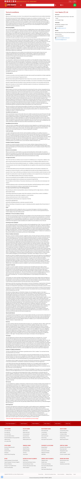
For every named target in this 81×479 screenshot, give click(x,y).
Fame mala (43, 467)
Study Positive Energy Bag (9, 454)
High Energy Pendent (64, 439)
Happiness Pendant (45, 452)
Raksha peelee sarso (27, 439)
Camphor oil (62, 462)
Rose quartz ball (44, 430)
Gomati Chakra (26, 447)
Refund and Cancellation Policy (50, 474)
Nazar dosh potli (26, 432)
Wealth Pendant (26, 449)
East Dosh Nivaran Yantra (28, 463)
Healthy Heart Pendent (64, 435)
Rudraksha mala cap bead (65, 447)
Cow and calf (44, 449)
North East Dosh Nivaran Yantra (29, 462)
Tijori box (25, 452)
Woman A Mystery (8, 463)
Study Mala (6, 449)
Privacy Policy (40, 474)
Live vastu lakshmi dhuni (9, 435)
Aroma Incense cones (64, 460)
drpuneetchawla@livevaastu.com (63, 37)
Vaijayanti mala (44, 460)
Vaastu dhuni (25, 460)
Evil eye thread (26, 435)
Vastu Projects (24, 423)
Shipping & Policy (69, 474)
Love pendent (44, 432)
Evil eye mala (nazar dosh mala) (29, 465)
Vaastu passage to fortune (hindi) (11, 460)
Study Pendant (7, 450)
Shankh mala (44, 462)
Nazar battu (25, 430)
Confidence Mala (63, 434)
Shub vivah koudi (44, 435)
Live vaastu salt (7, 430)
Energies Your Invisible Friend (10, 465)
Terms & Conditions (60, 474)
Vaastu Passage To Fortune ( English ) (11, 462)
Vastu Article (57, 423)
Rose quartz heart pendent (46, 439)
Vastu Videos (47, 423)
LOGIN (74, 1)
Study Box (6, 452)
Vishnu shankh (63, 452)
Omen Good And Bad (8, 467)
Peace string (43, 437)
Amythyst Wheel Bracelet (9, 447)
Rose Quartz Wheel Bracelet (47, 465)
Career (74, 474)
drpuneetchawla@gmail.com (61, 39)
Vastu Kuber (25, 454)
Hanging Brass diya (64, 450)
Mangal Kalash (44, 447)
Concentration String (64, 430)
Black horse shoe (26, 437)
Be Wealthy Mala (26, 450)
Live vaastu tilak (7, 441)
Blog (70, 1)
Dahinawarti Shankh (45, 450)
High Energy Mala (63, 432)
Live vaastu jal (7, 432)
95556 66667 (33, 1)
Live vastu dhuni (7, 434)
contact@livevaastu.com (61, 28)
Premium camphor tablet (65, 454)
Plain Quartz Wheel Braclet (46, 469)
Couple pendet (44, 434)
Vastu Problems (35, 423)
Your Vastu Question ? (10, 423)
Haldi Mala (43, 454)
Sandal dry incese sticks (64, 463)
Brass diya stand (63, 449)
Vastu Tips (68, 423)
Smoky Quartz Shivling (45, 463)
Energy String (62, 437)
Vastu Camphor (26, 467)
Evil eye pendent (26, 434)
